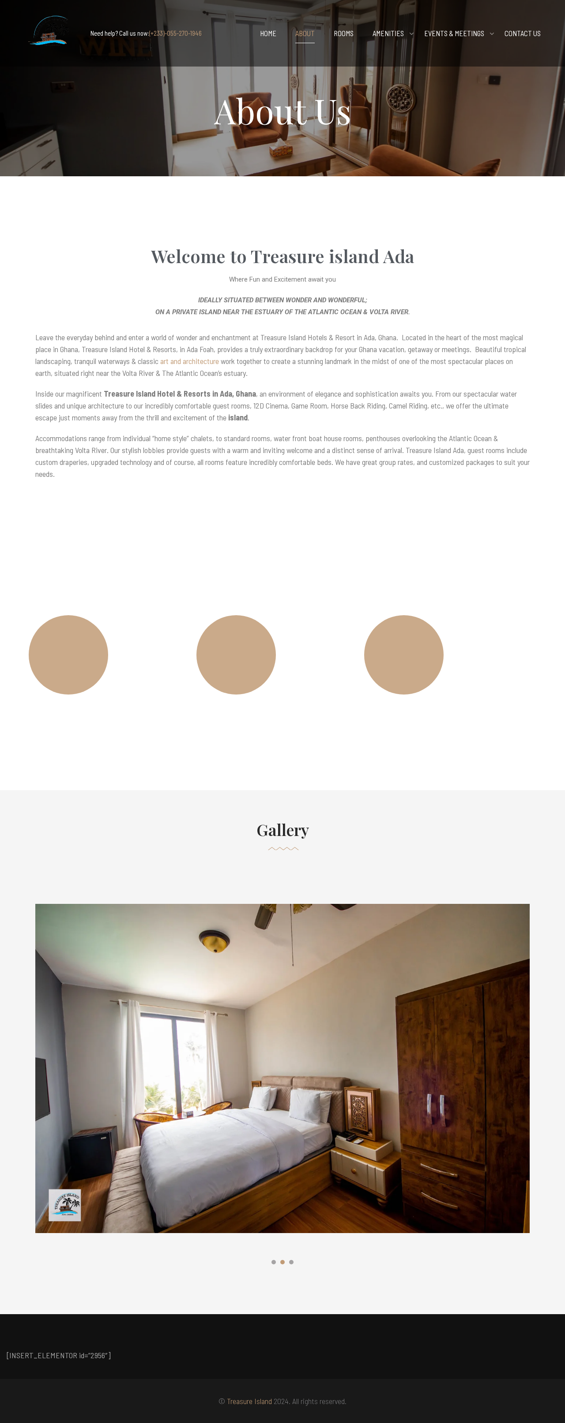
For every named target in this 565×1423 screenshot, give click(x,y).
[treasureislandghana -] (50, 33)
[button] (273, 1264)
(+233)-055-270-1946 (175, 33)
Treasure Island (249, 1401)
